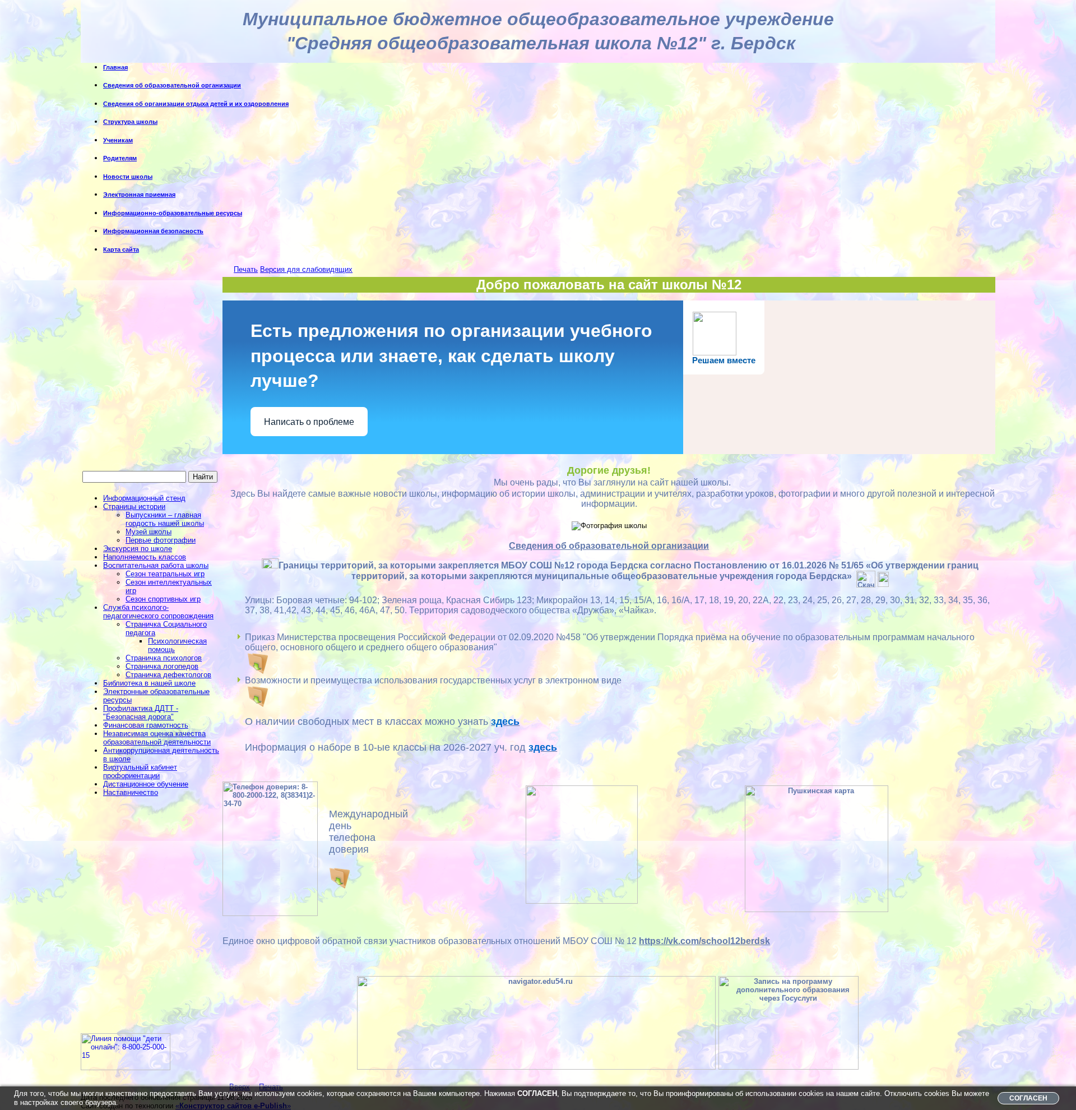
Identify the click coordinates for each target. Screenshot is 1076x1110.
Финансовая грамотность (145, 725)
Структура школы (130, 121)
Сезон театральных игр (165, 574)
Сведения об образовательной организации (172, 85)
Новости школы (127, 176)
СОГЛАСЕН (1028, 1098)
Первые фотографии (161, 540)
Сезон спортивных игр (163, 599)
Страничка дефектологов (168, 674)
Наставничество (130, 792)
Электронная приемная (139, 194)
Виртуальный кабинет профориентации (140, 771)
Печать (246, 269)
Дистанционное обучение (145, 784)
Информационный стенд (144, 498)
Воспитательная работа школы (155, 565)
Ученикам (118, 140)
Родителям (120, 158)
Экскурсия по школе (137, 548)
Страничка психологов (164, 658)
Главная (115, 67)
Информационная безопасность (153, 231)
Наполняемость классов (144, 557)
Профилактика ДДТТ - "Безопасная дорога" (140, 712)
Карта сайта (121, 249)
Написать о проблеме (309, 422)
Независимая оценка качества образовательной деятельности (157, 737)
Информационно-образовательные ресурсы (172, 213)
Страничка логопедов (162, 666)
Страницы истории (134, 506)
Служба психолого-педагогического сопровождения (158, 611)
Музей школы (148, 532)
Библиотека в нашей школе (149, 683)
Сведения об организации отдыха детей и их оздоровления (196, 103)
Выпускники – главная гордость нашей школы (165, 519)
